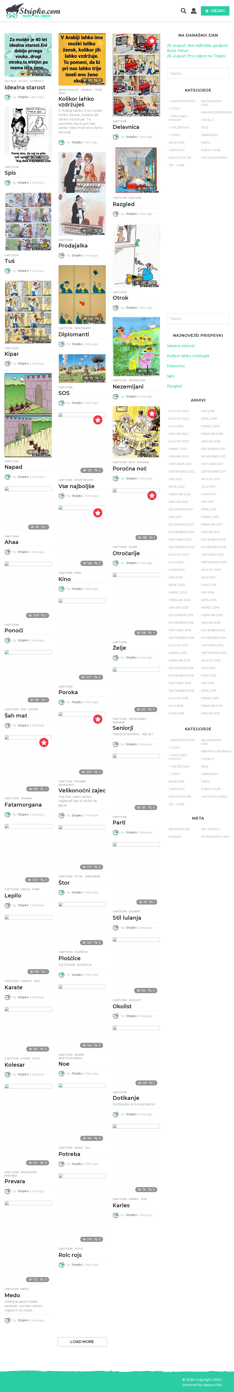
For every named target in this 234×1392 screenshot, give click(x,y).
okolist (135, 1000)
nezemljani (137, 380)
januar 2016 (210, 622)
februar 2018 (212, 433)
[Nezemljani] (136, 346)
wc (87, 1147)
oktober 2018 (180, 683)
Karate (14, 987)
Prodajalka (73, 245)
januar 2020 (179, 607)
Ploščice (69, 958)
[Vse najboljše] (82, 444)
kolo (36, 1058)
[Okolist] (136, 966)
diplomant (83, 328)
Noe (63, 1064)
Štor (64, 883)
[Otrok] (136, 256)
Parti (119, 822)
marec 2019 (178, 653)
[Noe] (82, 1017)
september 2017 (213, 471)
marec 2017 (210, 517)
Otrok (120, 298)
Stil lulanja (127, 918)
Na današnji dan (211, 102)
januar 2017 (210, 532)
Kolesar (15, 1065)
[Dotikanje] (136, 1057)
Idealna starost (25, 87)
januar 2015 (210, 713)
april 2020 (177, 585)
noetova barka (70, 1058)
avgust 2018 (178, 698)
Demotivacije (68, 89)
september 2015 (213, 653)
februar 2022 (180, 494)
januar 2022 (178, 501)
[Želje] (136, 605)
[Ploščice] (82, 925)
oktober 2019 (180, 630)
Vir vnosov (211, 829)
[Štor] (82, 848)
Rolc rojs (70, 1255)
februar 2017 (211, 524)
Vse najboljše (76, 486)
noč (132, 462)
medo (25, 1289)
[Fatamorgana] (28, 764)
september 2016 (213, 562)
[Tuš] (28, 221)
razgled (135, 197)
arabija (86, 89)
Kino (64, 579)
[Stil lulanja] (136, 874)
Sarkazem (209, 135)
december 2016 (213, 539)
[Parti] (136, 783)
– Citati (174, 108)
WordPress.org (215, 836)
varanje (119, 722)
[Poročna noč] (136, 432)
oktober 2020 (180, 539)
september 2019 (181, 637)
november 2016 (213, 547)
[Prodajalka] (82, 194)
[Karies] (136, 1159)
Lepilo (13, 895)
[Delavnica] (136, 75)
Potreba (69, 1154)
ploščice (81, 952)
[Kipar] (28, 312)
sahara (26, 798)
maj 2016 (207, 592)
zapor (33, 709)
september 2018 (181, 690)
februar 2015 (211, 705)
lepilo (25, 889)
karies (133, 1199)
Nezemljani (128, 386)
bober (79, 1054)
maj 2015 (207, 683)
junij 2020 (177, 569)
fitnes (25, 1058)
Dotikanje (126, 1098)
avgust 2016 (211, 569)
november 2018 (181, 675)
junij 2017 (208, 494)
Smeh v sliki (211, 150)
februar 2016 (212, 615)
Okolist (122, 1006)
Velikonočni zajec (82, 790)
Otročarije (126, 553)
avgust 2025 (179, 411)
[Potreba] (82, 1113)
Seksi (205, 142)
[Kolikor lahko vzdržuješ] (82, 59)
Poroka (68, 692)
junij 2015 (208, 675)
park (36, 889)
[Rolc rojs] (82, 1209)
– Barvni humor (182, 101)
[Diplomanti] (82, 294)
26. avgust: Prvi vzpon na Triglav (196, 56)
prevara (11, 1175)
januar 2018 (211, 441)
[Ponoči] (28, 591)
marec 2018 (210, 426)
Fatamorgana (23, 805)
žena (61, 93)
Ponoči (14, 630)
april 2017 (208, 509)
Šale (204, 127)
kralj (79, 1147)
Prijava (175, 836)
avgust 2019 (178, 645)
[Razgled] (136, 170)
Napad (13, 467)
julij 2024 (176, 426)
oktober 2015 (212, 645)
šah (23, 709)
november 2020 (181, 532)
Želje (119, 648)
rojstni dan (84, 479)
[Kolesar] (28, 1030)
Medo (12, 1295)
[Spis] (28, 135)
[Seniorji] (136, 691)
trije (98, 89)
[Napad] (28, 415)
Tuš (10, 261)
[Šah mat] (28, 677)
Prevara (15, 1181)
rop (37, 981)
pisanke (80, 781)
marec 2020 (178, 592)
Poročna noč (130, 468)
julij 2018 (176, 705)
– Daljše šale (179, 127)
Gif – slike (177, 165)
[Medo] (28, 1243)
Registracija (179, 829)
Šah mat (16, 715)
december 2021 (181, 509)
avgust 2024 (179, 418)
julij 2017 (208, 486)
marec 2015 (210, 698)
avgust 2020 (179, 554)
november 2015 (213, 637)
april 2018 (209, 418)
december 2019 (181, 615)
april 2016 (209, 600)
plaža (133, 547)
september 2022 (181, 471)
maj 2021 (175, 517)
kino (78, 572)
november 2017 (213, 456)
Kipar (12, 354)
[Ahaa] (28, 509)
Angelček (177, 142)
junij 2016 (208, 585)
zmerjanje (92, 876)
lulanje (134, 911)
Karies (121, 1205)
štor (78, 876)
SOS (64, 393)
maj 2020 (176, 577)
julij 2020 (176, 562)
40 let (23, 81)
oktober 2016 (212, 554)
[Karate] (28, 946)
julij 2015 (208, 668)
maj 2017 (207, 501)
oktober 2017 (212, 464)
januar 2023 (179, 456)
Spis (10, 173)
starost (37, 81)
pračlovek (29, 1172)
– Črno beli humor (178, 118)
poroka (143, 462)
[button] (183, 11)
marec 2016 (210, 607)
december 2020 (181, 524)
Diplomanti (73, 334)
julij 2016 (208, 577)
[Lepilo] (28, 854)
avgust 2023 (179, 441)
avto (79, 1248)
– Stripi (174, 135)
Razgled (124, 204)
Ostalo (10, 81)
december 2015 (213, 630)
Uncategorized (214, 157)
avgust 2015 (210, 660)
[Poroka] (82, 640)
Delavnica (126, 127)
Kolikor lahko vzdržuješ (76, 102)
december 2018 (181, 668)
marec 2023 (178, 449)
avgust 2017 (210, 479)
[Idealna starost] (28, 55)
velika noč (66, 784)
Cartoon (120, 121)
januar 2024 (179, 433)
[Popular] (152, 40)
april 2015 (208, 690)
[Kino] (82, 537)
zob (144, 1199)
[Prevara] (28, 1126)
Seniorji (123, 728)
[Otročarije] (136, 515)
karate (26, 981)
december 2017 (213, 449)
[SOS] (82, 368)
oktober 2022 (180, 464)
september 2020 (182, 547)
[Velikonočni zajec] (82, 744)
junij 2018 (176, 713)
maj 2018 (208, 411)
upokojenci (137, 719)
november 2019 (181, 622)
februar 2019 (179, 660)
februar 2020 (180, 600)
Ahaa (12, 542)
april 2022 (177, 486)
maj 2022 (175, 479)
